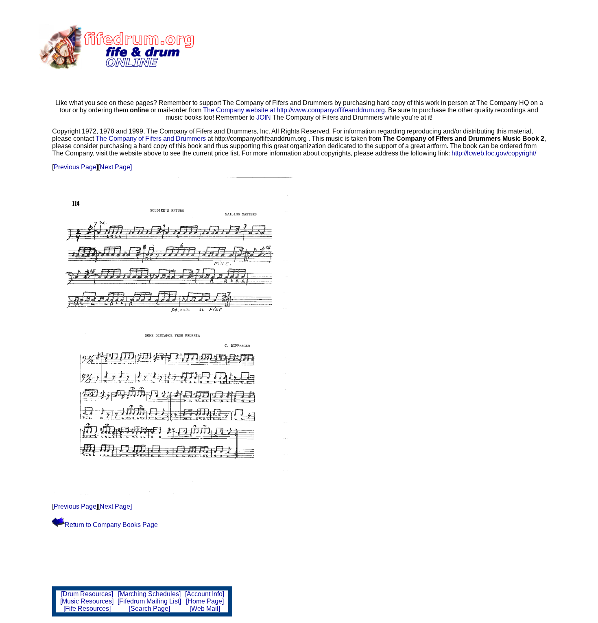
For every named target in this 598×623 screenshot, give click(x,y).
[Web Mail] (205, 608)
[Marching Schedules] (149, 593)
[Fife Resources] (87, 608)
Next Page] (116, 167)
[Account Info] (204, 593)
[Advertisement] (324, 46)
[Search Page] (149, 608)
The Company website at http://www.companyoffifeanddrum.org (294, 110)
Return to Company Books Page (111, 524)
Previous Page (75, 167)
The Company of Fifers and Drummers (151, 138)
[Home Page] (205, 601)
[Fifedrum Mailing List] (149, 601)
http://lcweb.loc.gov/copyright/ (494, 153)
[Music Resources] (86, 601)
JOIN (264, 117)
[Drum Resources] (87, 593)
